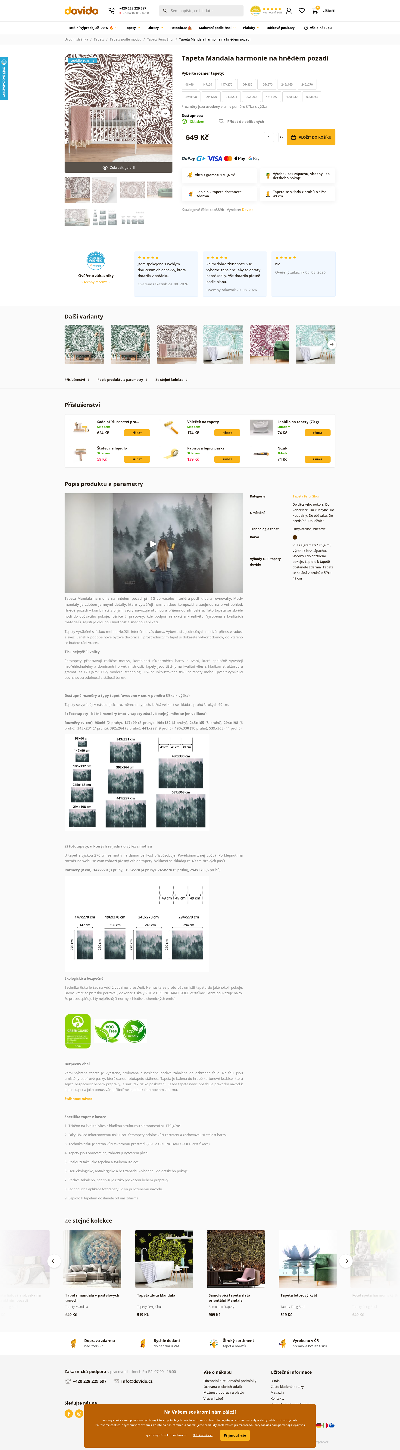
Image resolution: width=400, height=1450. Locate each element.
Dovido (247, 209)
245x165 (287, 84)
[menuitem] (93, 28)
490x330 (291, 97)
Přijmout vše (235, 1435)
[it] (325, 1425)
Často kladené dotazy (287, 1386)
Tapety (99, 39)
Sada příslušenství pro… (118, 421)
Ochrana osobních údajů (222, 1386)
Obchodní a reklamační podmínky (229, 1381)
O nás (275, 1381)
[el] (331, 1425)
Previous (54, 1261)
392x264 (251, 97)
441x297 (271, 97)
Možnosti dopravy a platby (223, 1392)
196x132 (246, 84)
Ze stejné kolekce (169, 379)
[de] (319, 1425)
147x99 (207, 84)
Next (165, 113)
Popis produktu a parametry (120, 379)
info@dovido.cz (136, 1381)
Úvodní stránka (76, 39)
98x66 (189, 84)
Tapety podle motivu (125, 39)
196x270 (266, 84)
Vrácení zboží (213, 1398)
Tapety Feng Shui (160, 39)
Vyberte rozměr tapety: (203, 73)
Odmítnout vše (202, 1435)
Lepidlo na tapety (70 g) (298, 421)
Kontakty (277, 1398)
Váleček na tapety (203, 421)
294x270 (211, 97)
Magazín (277, 1392)
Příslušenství (75, 379)
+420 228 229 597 (89, 1381)
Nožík (282, 448)
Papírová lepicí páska (206, 448)
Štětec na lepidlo (112, 448)
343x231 (231, 97)
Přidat (137, 433)
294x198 (191, 97)
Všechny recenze (95, 282)
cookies (115, 1425)
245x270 (307, 84)
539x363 (312, 97)
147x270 (226, 84)
